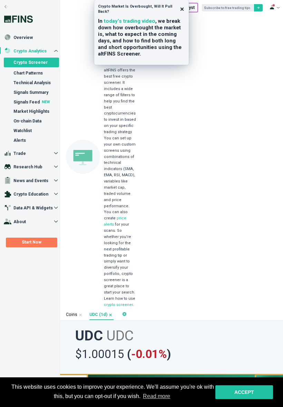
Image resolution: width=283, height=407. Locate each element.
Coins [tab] (71, 314)
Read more (156, 396)
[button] (110, 315)
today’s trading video (129, 21)
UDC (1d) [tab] (98, 314)
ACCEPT (244, 392)
